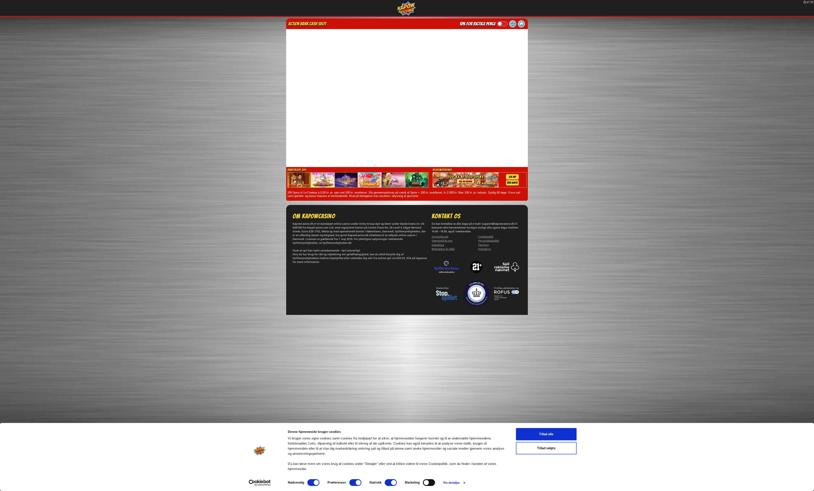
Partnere (483, 245)
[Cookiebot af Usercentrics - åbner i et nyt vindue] (259, 483)
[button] (512, 23)
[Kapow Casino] (407, 8)
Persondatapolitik (488, 241)
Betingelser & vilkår (443, 249)
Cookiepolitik (485, 236)
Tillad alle (546, 434)
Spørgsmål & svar (442, 241)
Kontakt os (484, 249)
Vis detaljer (451, 482)
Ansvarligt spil (440, 236)
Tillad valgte (546, 448)
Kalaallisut (438, 245)
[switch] (355, 482)
